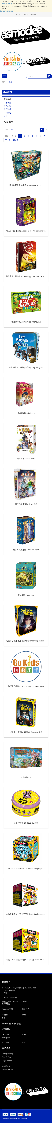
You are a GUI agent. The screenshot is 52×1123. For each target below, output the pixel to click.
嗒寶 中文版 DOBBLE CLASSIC (26, 823)
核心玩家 (7, 106)
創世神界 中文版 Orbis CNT (26, 504)
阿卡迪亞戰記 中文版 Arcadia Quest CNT (26, 185)
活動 (24, 1014)
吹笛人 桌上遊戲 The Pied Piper (26, 549)
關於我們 (25, 1009)
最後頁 (15, 140)
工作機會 (5, 1014)
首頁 (3, 82)
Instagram (6, 1038)
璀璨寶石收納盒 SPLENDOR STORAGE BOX (26, 686)
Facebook (6, 1034)
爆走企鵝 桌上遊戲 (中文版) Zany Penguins (26, 367)
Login (26, 14)
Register (33, 14)
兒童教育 (7, 102)
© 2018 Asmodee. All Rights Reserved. (15, 1118)
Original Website (8, 1060)
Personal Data (7, 1070)
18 (12, 130)
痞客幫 (24, 1042)
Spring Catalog (7, 1054)
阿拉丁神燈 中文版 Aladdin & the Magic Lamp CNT (26, 231)
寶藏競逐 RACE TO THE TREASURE (26, 322)
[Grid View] (42, 130)
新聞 (3, 1018)
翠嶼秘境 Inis (26, 777)
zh (17, 14)
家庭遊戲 (7, 109)
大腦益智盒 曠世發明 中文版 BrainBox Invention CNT (27, 914)
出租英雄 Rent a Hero (26, 458)
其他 (5, 116)
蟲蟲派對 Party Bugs (26, 413)
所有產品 (7, 99)
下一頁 (7, 140)
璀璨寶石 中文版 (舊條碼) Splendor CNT (26, 732)
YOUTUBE (6, 1042)
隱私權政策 (6, 1066)
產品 (10, 82)
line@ (24, 1034)
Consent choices (6, 11)
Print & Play (6, 1057)
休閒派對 (7, 112)
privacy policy (7, 3)
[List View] (46, 130)
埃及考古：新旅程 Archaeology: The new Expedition (27, 276)
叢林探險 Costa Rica (26, 595)
